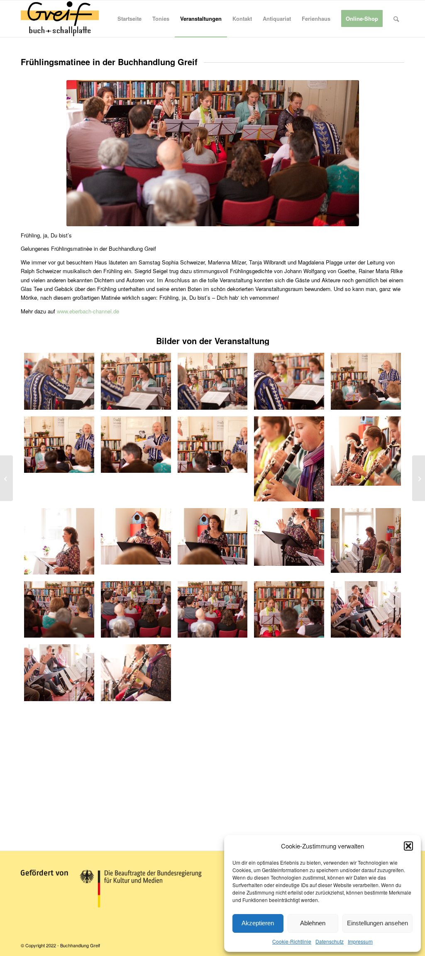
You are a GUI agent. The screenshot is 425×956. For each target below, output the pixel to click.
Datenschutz (329, 941)
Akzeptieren (258, 923)
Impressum (360, 941)
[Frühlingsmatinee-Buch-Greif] (59, 381)
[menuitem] (129, 18)
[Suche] (396, 18)
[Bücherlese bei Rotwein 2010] (6, 478)
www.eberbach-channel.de (88, 311)
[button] (408, 846)
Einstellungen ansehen (377, 923)
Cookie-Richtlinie (291, 941)
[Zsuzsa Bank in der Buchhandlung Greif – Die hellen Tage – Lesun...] (418, 478)
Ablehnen (312, 923)
